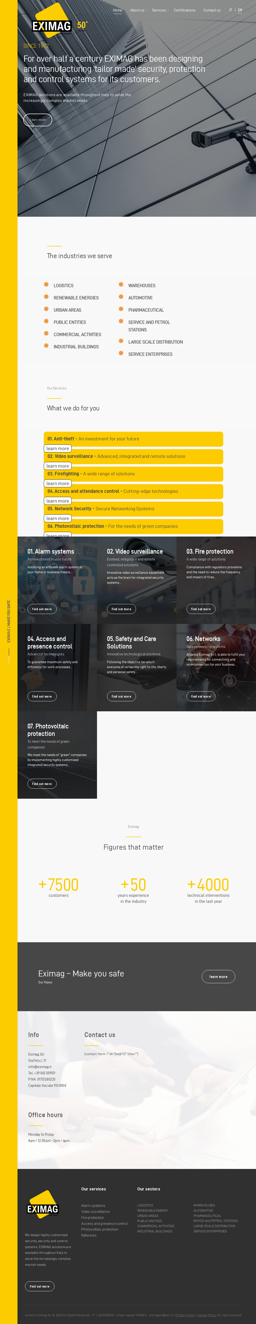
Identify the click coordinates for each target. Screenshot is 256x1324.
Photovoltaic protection (99, 1229)
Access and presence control (104, 1224)
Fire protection (92, 1218)
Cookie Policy (207, 1315)
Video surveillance (95, 1212)
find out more (42, 609)
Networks (88, 1235)
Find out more (40, 1286)
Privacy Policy (185, 1315)
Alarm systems (93, 1206)
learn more (57, 448)
